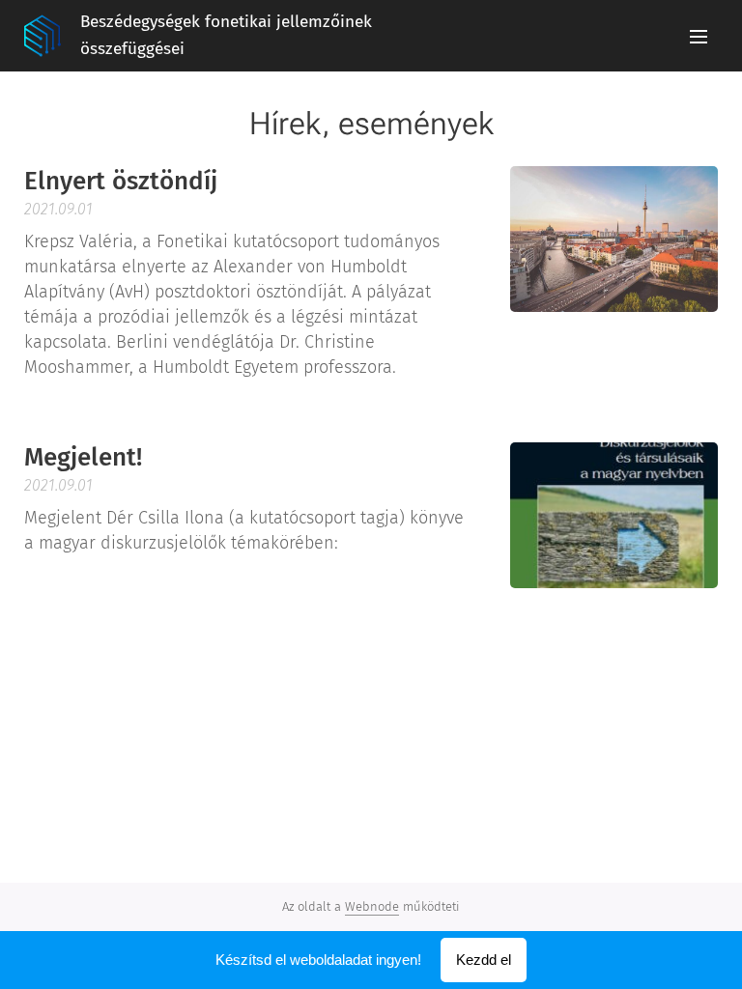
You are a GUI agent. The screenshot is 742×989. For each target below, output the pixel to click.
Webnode (372, 906)
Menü (698, 35)
